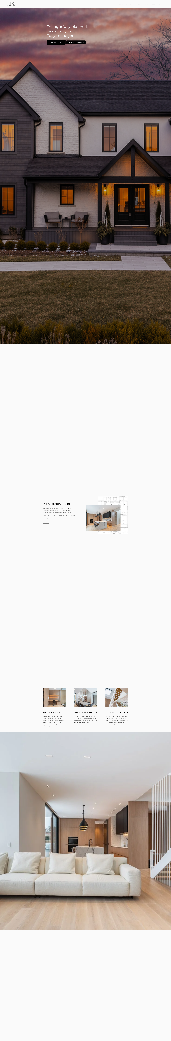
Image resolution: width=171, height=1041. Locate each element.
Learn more (46, 523)
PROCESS (137, 4)
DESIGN (146, 4)
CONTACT (161, 4)
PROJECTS (120, 4)
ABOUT (154, 4)
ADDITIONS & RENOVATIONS (76, 42)
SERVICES (129, 4)
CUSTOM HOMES (56, 42)
